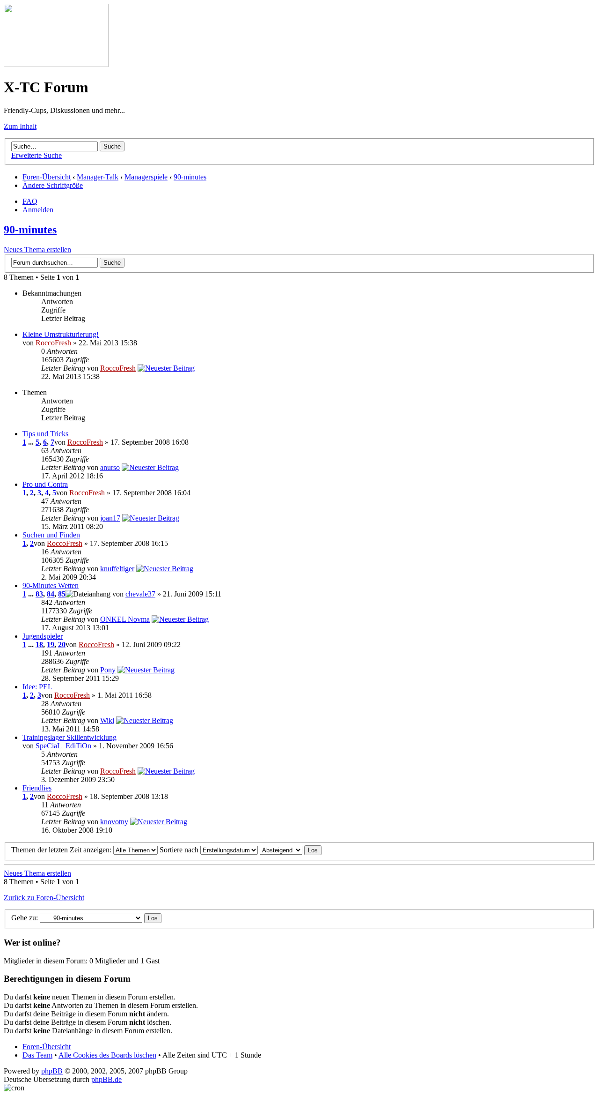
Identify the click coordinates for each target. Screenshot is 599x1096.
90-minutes (190, 177)
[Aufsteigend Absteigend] (290, 850)
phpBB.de (106, 1079)
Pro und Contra (45, 484)
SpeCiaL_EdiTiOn (63, 746)
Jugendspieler (42, 636)
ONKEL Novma (125, 619)
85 (62, 594)
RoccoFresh (53, 343)
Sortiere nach (180, 850)
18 (39, 645)
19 (50, 645)
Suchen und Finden (51, 535)
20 (62, 645)
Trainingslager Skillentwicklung (69, 737)
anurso (110, 467)
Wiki (107, 720)
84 (50, 594)
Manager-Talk (97, 177)
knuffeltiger (117, 569)
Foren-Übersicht (46, 177)
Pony (108, 670)
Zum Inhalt (20, 126)
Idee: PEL (37, 687)
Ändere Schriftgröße (52, 185)
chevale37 (140, 594)
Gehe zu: (24, 918)
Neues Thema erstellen (37, 249)
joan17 (110, 518)
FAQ (29, 201)
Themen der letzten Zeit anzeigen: (62, 850)
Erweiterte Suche (36, 155)
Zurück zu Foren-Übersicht (44, 898)
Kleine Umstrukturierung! (60, 334)
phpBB (52, 1071)
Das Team (37, 1055)
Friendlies (36, 788)
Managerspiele (146, 177)
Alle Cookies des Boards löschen (107, 1055)
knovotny (114, 822)
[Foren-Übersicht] (56, 64)
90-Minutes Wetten (50, 585)
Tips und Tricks (45, 434)
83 (39, 594)
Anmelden (37, 210)
